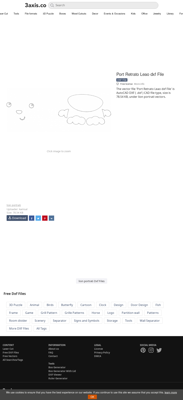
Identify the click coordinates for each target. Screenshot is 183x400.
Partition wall (131, 313)
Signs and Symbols (86, 321)
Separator (59, 321)
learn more (171, 392)
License (98, 348)
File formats (31, 13)
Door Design (139, 305)
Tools (16, 13)
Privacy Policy (102, 352)
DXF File (122, 80)
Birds (50, 305)
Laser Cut (8, 348)
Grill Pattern (49, 313)
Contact (53, 356)
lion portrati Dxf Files (92, 281)
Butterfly (67, 305)
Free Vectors (10, 356)
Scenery (40, 321)
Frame (13, 313)
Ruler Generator (58, 378)
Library (170, 13)
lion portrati (14, 205)
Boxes (62, 13)
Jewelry (157, 13)
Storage (112, 321)
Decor (95, 13)
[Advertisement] (91, 45)
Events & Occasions (114, 13)
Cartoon (86, 305)
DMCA (97, 356)
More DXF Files (19, 328)
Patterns (153, 313)
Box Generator (57, 367)
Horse (96, 313)
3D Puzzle (48, 13)
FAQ (50, 352)
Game (29, 313)
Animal (34, 305)
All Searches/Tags (13, 359)
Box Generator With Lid (62, 371)
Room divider (18, 321)
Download (19, 218)
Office (144, 13)
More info (139, 83)
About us (53, 348)
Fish (158, 305)
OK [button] (92, 397)
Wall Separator (150, 321)
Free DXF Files (11, 352)
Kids (133, 13)
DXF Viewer (55, 374)
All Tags (41, 328)
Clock (102, 305)
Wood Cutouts (79, 13)
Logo (110, 313)
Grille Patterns (74, 313)
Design (118, 305)
